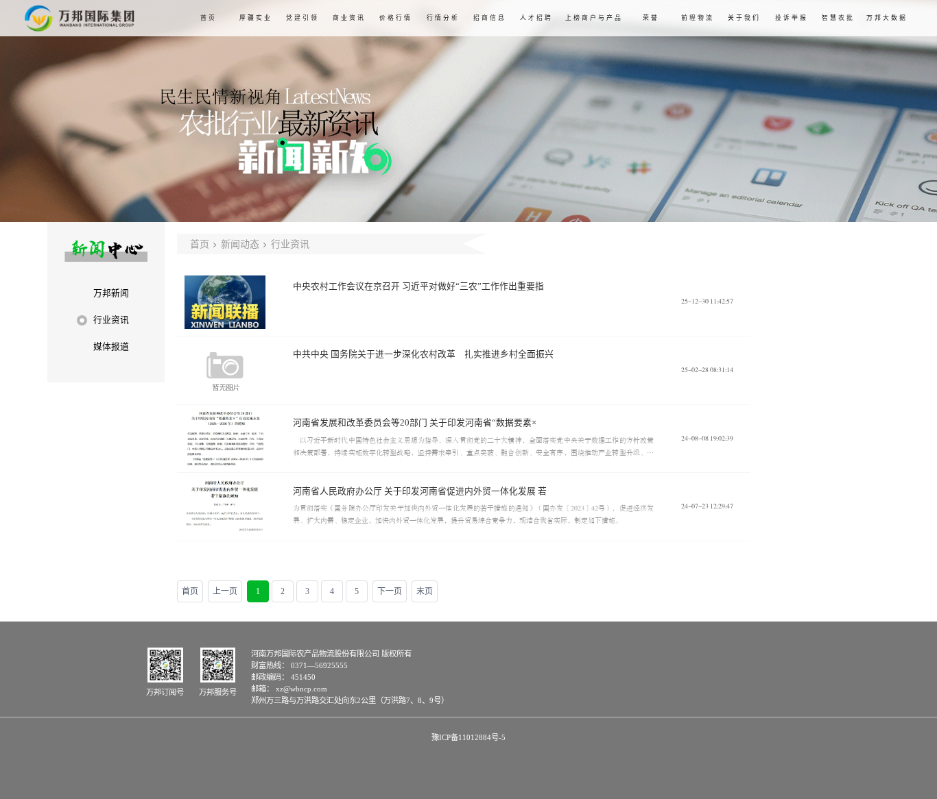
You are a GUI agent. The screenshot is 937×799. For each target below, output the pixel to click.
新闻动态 (240, 243)
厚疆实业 (255, 17)
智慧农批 (838, 17)
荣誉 (651, 17)
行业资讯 (290, 243)
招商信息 (489, 17)
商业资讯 (349, 17)
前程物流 (697, 17)
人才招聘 (536, 17)
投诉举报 (791, 17)
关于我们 (744, 17)
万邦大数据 (887, 17)
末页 (424, 591)
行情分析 (443, 17)
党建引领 (302, 17)
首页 (208, 17)
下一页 (389, 591)
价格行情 (395, 17)
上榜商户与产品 (594, 17)
